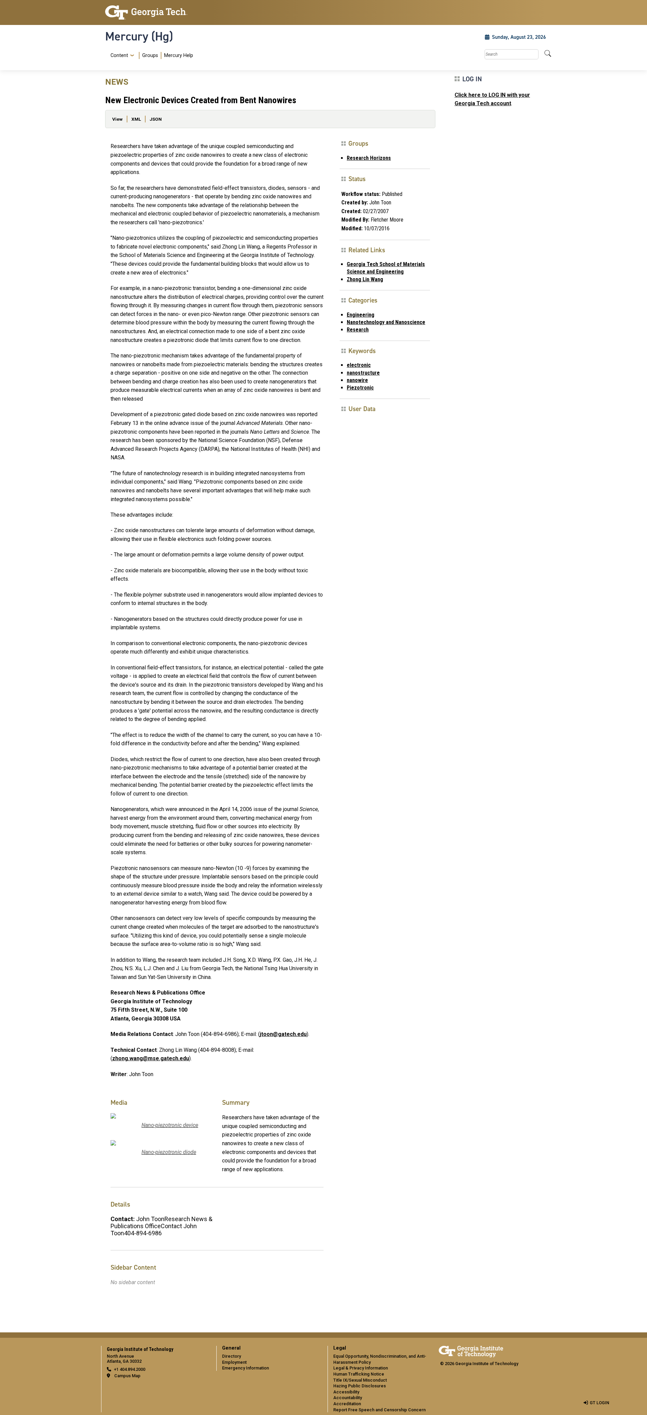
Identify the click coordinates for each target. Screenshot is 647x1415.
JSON (156, 119)
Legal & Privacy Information (360, 1367)
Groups (150, 55)
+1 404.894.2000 (129, 1369)
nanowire (357, 380)
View (117, 119)
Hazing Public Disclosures (359, 1385)
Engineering (360, 315)
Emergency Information (245, 1367)
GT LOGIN (599, 1402)
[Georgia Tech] (156, 12)
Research (358, 329)
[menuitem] (150, 55)
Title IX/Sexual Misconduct (360, 1380)
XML (136, 119)
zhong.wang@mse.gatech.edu (150, 1058)
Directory (231, 1356)
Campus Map (127, 1375)
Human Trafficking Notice (358, 1374)
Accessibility (346, 1391)
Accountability (347, 1397)
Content (119, 55)
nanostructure (363, 373)
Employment (234, 1362)
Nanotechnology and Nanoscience (386, 322)
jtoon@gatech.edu (283, 1034)
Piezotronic (360, 387)
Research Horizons (369, 158)
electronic (359, 365)
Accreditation (347, 1403)
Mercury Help (178, 55)
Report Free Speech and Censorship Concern (379, 1409)
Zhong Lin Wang (365, 279)
